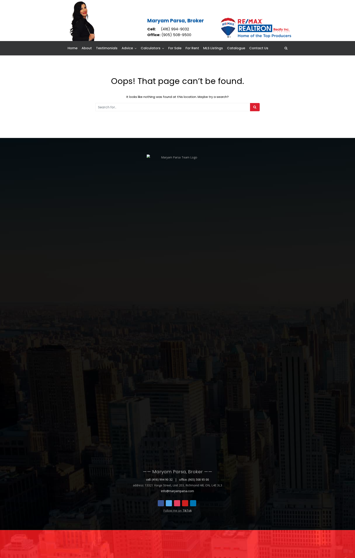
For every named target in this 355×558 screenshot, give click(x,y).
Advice (127, 48)
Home (72, 48)
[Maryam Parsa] (83, 20)
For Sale (174, 48)
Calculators (150, 48)
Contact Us (258, 48)
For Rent (192, 48)
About (87, 48)
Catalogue (236, 48)
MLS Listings (213, 48)
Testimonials (107, 48)
